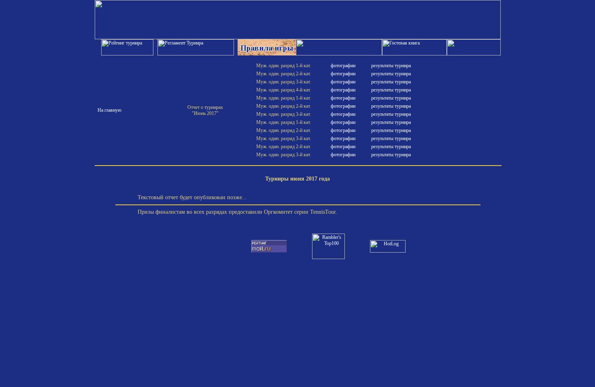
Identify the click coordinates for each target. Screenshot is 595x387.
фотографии (343, 65)
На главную (109, 110)
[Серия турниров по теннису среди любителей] (298, 37)
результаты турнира (391, 65)
